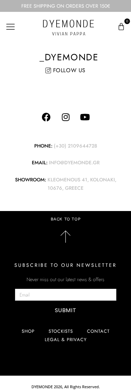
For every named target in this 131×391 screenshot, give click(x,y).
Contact (98, 331)
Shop (28, 331)
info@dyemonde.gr (74, 162)
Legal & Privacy (66, 339)
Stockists (61, 331)
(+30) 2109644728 (75, 145)
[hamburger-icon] (10, 26)
